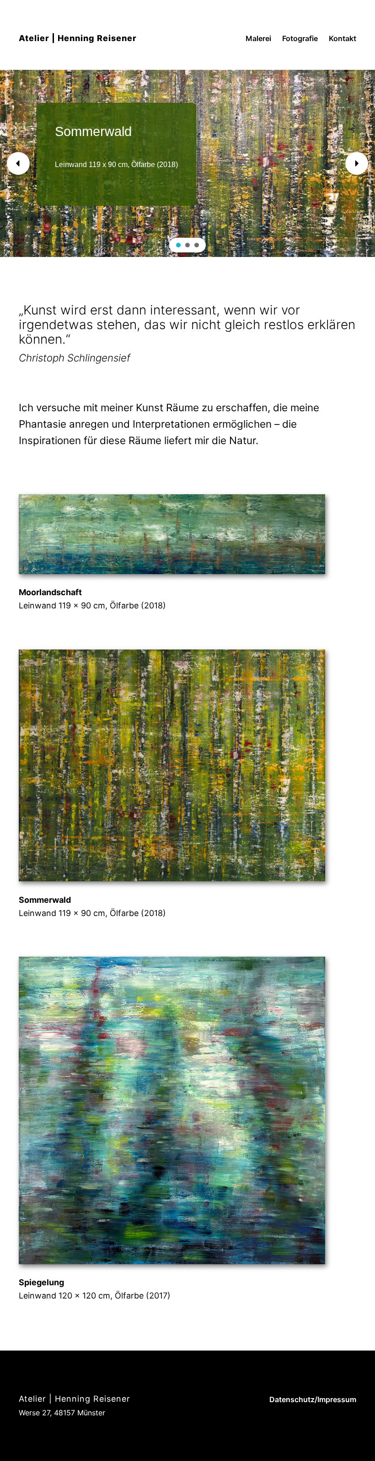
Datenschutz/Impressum (312, 1399)
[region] (187, 163)
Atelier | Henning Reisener (78, 38)
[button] (18, 163)
